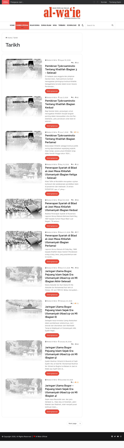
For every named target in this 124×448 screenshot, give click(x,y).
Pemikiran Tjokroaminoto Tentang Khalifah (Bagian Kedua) (60, 104)
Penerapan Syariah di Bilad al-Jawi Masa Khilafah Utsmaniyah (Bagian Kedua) (61, 207)
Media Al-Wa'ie (52, 60)
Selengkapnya (52, 91)
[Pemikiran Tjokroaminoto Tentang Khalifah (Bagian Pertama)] (24, 141)
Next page (73, 423)
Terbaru (61, 25)
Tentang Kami (115, 2)
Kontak (104, 2)
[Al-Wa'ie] (62, 13)
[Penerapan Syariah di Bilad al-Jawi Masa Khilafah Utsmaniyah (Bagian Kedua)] (24, 209)
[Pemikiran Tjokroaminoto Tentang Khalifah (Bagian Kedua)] (24, 106)
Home (12, 25)
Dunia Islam (46, 25)
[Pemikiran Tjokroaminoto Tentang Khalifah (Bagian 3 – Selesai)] (24, 69)
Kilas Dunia (34, 25)
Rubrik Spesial (22, 25)
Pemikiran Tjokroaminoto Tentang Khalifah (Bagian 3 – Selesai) (61, 69)
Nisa (55, 25)
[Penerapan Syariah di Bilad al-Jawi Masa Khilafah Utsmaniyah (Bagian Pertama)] (24, 241)
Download (71, 25)
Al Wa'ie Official (41, 436)
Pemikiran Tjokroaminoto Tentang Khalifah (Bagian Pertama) (60, 139)
